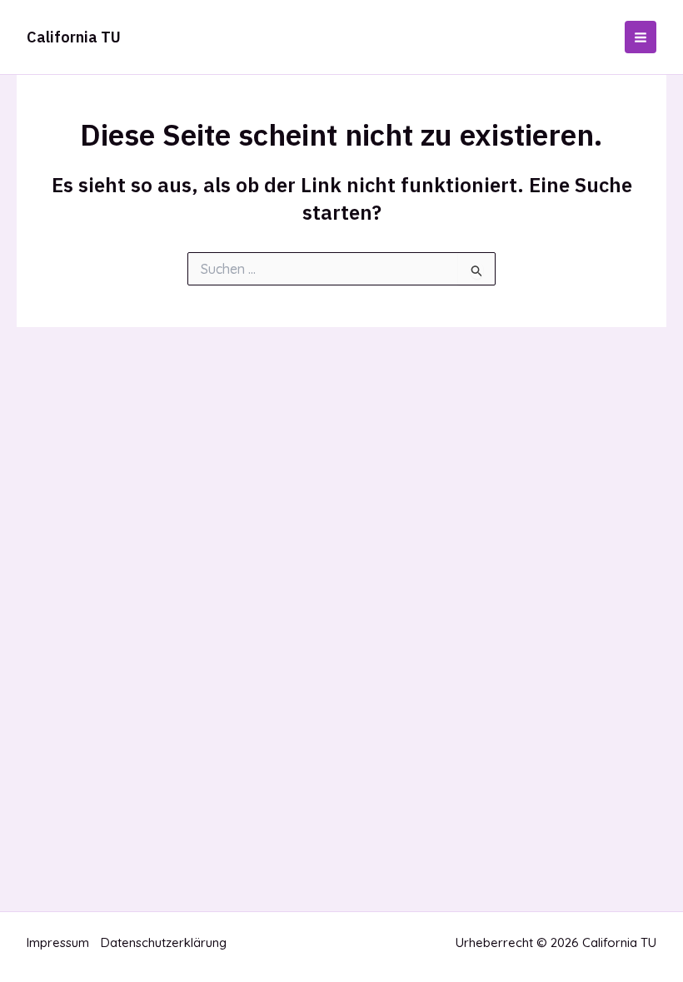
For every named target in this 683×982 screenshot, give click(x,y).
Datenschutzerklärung (164, 942)
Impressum (58, 942)
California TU (74, 37)
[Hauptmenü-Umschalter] (641, 37)
